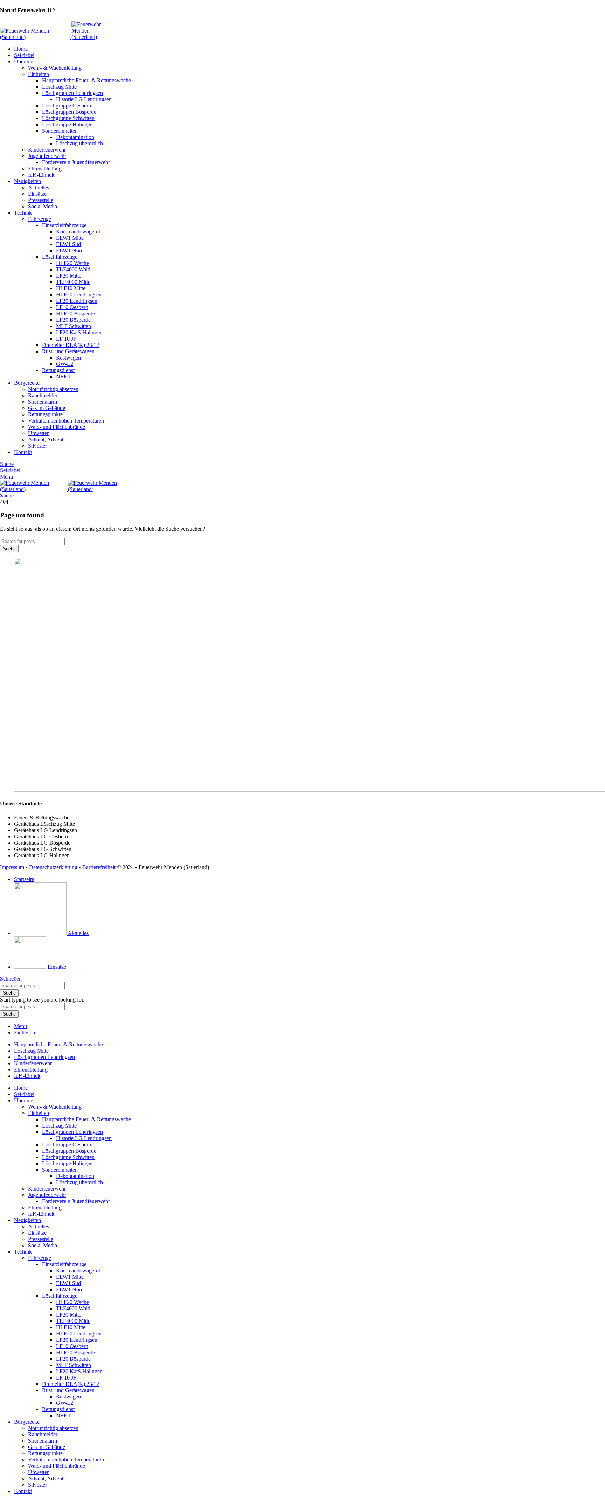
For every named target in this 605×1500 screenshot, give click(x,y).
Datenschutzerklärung (53, 867)
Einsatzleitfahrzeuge (64, 225)
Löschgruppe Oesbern (66, 106)
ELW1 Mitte (70, 238)
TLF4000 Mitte (73, 282)
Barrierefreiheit (99, 867)
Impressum (12, 867)
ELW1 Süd (68, 244)
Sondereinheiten (60, 131)
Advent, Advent (45, 439)
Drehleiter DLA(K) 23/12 (70, 345)
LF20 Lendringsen (76, 301)
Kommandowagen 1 (78, 232)
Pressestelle (40, 200)
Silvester (37, 446)
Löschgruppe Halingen (67, 124)
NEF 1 (63, 376)
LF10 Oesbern (72, 307)
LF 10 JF (66, 339)
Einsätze (37, 194)
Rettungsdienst (58, 370)
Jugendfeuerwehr (47, 156)
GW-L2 (64, 364)
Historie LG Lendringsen (84, 99)
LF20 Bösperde (73, 320)
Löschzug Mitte (59, 87)
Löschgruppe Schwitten (68, 118)
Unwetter (38, 433)
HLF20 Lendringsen (79, 295)
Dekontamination (75, 137)
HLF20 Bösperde (75, 313)
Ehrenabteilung (45, 169)
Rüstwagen (68, 358)
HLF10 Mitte (70, 288)
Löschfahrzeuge (59, 257)
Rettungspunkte (45, 414)
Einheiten (38, 74)
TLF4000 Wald (73, 269)
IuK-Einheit (41, 175)
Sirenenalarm (42, 402)
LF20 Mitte (68, 276)
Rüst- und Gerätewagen (68, 351)
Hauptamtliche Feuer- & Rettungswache (86, 80)
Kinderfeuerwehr (47, 150)
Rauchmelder (42, 395)
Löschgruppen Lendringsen (72, 93)
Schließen (11, 979)
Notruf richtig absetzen (53, 389)
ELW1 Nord (70, 250)
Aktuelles (38, 187)
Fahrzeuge (39, 219)
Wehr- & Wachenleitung (55, 68)
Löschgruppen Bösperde (69, 112)
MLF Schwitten (73, 326)
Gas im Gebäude (46, 408)
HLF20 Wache (72, 263)
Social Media (42, 206)
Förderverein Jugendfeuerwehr (76, 162)
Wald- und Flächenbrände (56, 427)
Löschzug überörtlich (79, 143)
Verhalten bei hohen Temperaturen (66, 421)
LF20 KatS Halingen (79, 332)
